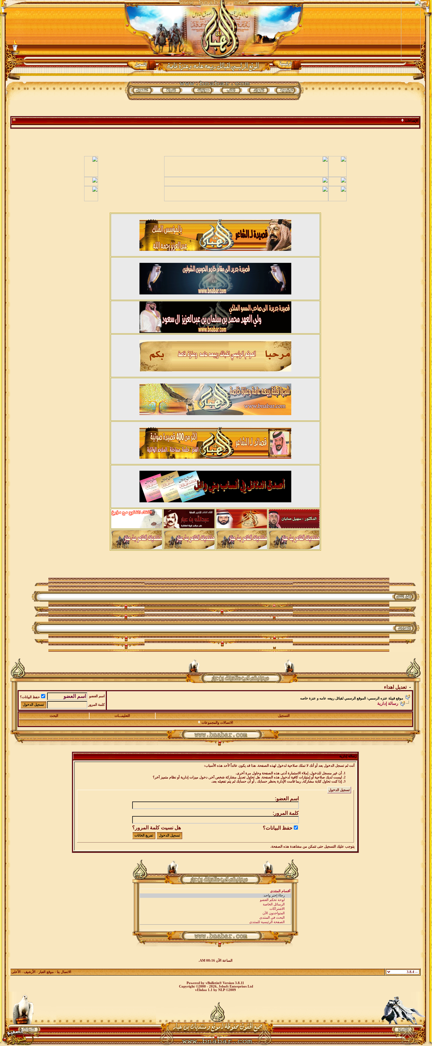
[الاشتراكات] (215, 909)
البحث (54, 715)
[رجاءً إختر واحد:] (215, 895)
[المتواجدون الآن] (215, 913)
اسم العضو (97, 696)
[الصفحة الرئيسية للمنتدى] (215, 922)
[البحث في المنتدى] (215, 918)
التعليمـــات (122, 715)
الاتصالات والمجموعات (217, 722)
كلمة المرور (96, 704)
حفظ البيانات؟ (30, 697)
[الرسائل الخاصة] (215, 904)
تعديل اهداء (395, 687)
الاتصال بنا (64, 972)
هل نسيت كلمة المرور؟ (156, 827)
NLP (221, 990)
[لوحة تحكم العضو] (215, 900)
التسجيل (284, 715)
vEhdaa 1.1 (204, 990)
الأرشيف (29, 972)
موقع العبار (46, 972)
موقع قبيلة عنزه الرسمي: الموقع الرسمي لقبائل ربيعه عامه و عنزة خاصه (351, 698)
